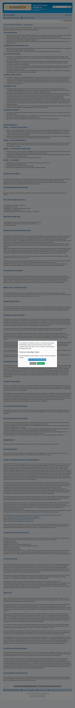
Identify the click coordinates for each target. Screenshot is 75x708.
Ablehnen (33, 363)
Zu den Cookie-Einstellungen (37, 359)
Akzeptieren (40, 363)
